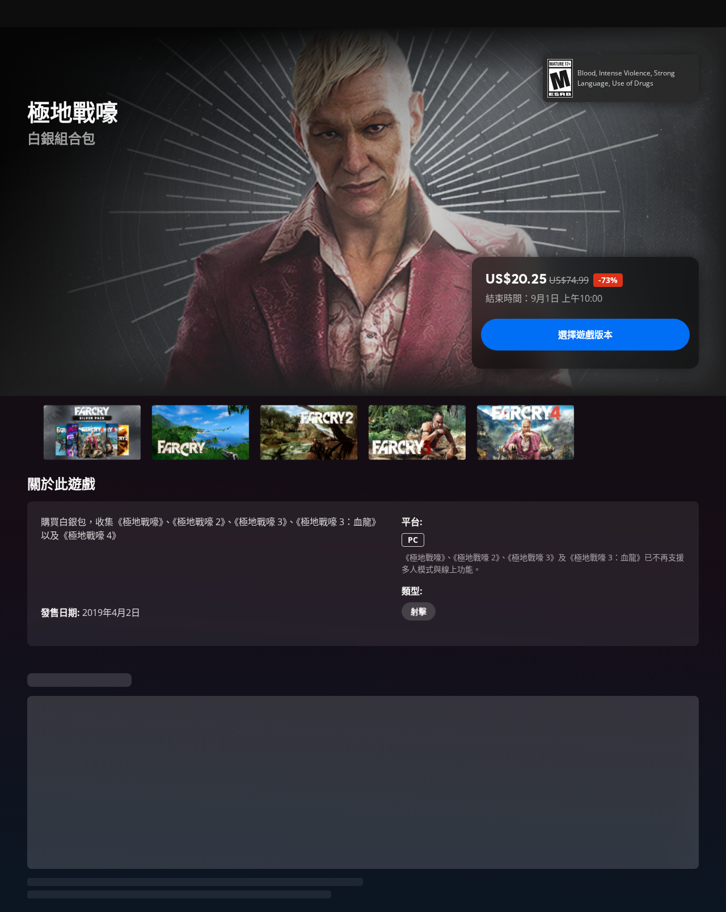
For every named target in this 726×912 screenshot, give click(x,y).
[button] (92, 432)
